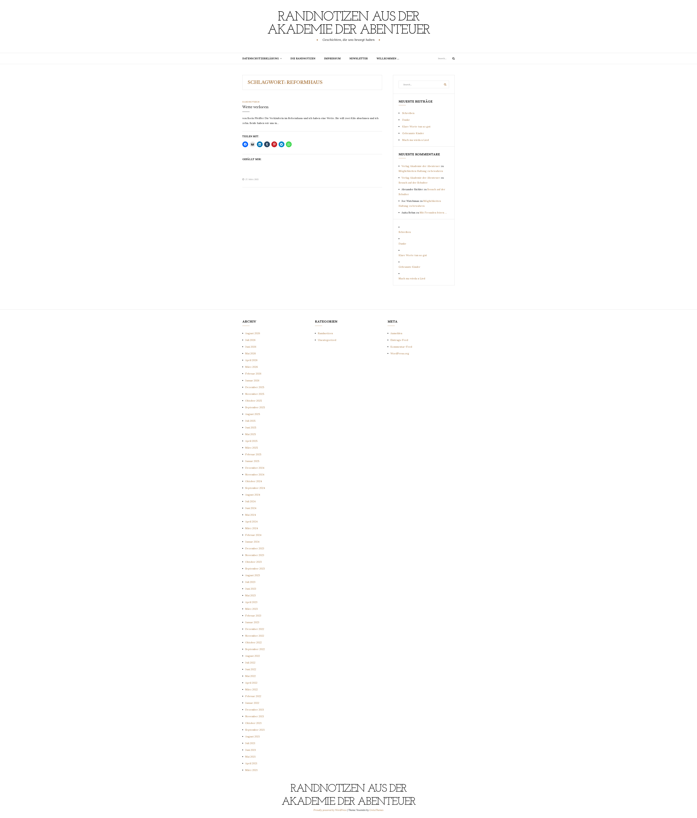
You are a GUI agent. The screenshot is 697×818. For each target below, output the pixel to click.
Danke (406, 119)
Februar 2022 (253, 696)
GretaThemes (376, 810)
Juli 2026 (250, 340)
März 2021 (251, 770)
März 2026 (251, 367)
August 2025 (252, 414)
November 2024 (254, 474)
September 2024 (255, 488)
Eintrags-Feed (399, 340)
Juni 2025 (250, 427)
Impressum (332, 58)
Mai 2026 (250, 353)
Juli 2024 (250, 501)
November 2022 (254, 635)
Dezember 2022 (254, 629)
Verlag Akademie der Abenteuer (421, 166)
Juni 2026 (250, 346)
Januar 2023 (252, 622)
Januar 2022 (252, 703)
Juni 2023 (250, 588)
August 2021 (252, 736)
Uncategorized (327, 340)
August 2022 (252, 656)
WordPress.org (399, 353)
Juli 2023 (250, 582)
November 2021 (254, 716)
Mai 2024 (250, 514)
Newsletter (358, 58)
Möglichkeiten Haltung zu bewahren (421, 171)
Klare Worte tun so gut (416, 126)
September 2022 (255, 649)
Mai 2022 (250, 676)
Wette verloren (255, 107)
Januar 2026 (252, 380)
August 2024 (252, 494)
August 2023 (252, 575)
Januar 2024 (252, 541)
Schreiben (408, 113)
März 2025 (251, 447)
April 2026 (251, 360)
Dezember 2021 (254, 709)
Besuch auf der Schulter (413, 182)
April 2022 (251, 682)
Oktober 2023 (253, 561)
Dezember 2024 (254, 467)
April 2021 (251, 763)
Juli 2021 (250, 743)
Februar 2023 (253, 615)
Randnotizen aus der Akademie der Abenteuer (348, 24)
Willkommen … (387, 58)
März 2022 (251, 689)
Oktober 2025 (253, 400)
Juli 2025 (250, 420)
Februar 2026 (253, 373)
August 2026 (252, 333)
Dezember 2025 (254, 387)
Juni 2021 (250, 750)
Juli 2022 (250, 662)
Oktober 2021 (253, 723)
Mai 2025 (250, 434)
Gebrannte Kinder (413, 133)
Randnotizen (250, 101)
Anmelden (396, 333)
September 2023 (255, 568)
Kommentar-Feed (401, 346)
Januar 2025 (252, 461)
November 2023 (254, 555)
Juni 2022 (250, 669)
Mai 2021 (250, 756)
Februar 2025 (253, 454)
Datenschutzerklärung (260, 58)
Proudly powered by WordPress (330, 810)
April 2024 (251, 521)
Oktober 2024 (253, 481)
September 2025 (255, 407)
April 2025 (251, 441)
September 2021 (255, 729)
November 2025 (254, 394)
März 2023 (251, 609)
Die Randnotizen (302, 58)
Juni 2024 (250, 508)
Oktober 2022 (253, 642)
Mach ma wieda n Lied (415, 140)
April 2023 (251, 602)
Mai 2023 (250, 595)
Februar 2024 (253, 535)
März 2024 (251, 528)
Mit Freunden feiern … (433, 212)
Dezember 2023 (254, 548)
